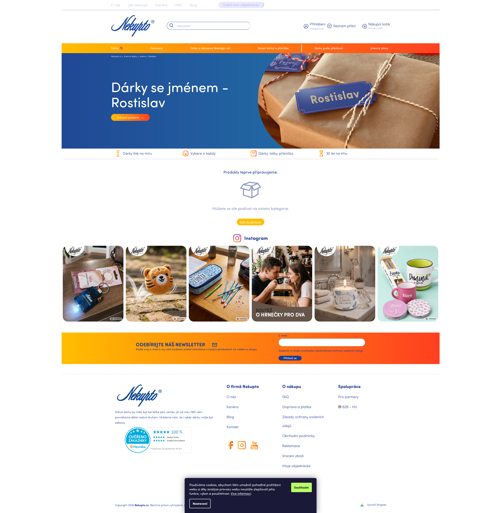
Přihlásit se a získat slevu (288, 303)
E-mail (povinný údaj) (270, 251)
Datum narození (267, 285)
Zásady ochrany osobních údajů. (287, 315)
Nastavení (200, 503)
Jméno (260, 268)
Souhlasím (301, 487)
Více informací (241, 493)
